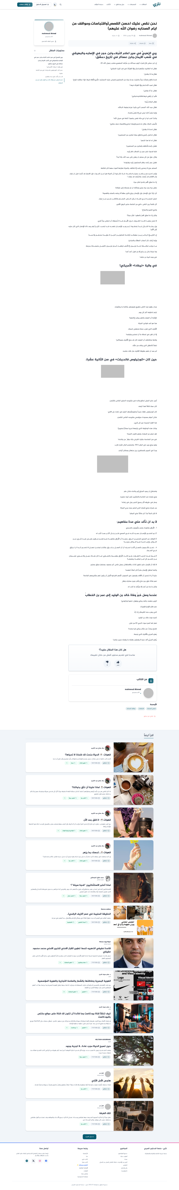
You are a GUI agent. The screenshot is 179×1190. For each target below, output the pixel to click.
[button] (49, 51)
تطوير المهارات (68, 963)
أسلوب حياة (72, 798)
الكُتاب (108, 4)
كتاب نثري (85, 1159)
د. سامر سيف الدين (105, 974)
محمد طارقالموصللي (97, 878)
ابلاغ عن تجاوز (148, 716)
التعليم (84, 992)
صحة (72, 763)
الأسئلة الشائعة (83, 1168)
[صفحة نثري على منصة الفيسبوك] (46, 1161)
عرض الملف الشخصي (48, 41)
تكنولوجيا (69, 922)
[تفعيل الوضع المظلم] (55, 4)
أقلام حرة (83, 798)
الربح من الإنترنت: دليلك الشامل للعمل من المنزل (113, 1162)
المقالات (144, 4)
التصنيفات (132, 4)
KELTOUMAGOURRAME (103, 1040)
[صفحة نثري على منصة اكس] (33, 1160)
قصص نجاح (71, 896)
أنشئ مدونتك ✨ (82, 1165)
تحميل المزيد (89, 1136)
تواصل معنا (84, 1174)
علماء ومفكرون (82, 963)
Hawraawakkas (106, 909)
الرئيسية (85, 1154)
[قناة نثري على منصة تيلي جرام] (26, 1160)
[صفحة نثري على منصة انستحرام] (40, 1161)
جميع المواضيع (123, 1154)
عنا (87, 1156)
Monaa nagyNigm (105, 942)
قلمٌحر (101, 1073)
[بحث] (60, 4)
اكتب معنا (85, 1162)
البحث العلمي (82, 922)
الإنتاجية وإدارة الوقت (68, 831)
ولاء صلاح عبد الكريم (97, 748)
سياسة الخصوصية (82, 1177)
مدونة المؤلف (98, 4)
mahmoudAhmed (49, 33)
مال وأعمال (124, 1168)
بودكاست (73, 1028)
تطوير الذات (83, 763)
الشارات (86, 1171)
